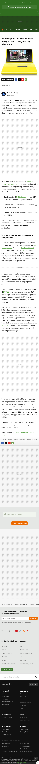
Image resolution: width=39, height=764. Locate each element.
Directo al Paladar (7, 717)
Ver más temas (7, 669)
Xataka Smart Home (7, 701)
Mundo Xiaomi (6, 704)
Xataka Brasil (5, 746)
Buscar (36, 677)
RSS (23, 630)
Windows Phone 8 (27, 248)
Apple (22, 646)
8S (6, 292)
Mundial (24, 29)
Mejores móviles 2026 (21, 604)
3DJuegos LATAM (24, 743)
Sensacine (23, 705)
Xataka (4, 694)
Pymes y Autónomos (26, 732)
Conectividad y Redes (26, 664)
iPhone (4, 660)
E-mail (26, 79)
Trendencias (5, 729)
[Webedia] (7, 685)
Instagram (20, 630)
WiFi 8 (5, 29)
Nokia (10, 439)
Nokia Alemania (22, 433)
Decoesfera (5, 732)
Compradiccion (6, 734)
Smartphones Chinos (8, 664)
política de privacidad (26, 622)
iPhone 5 (4, 325)
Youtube (16, 630)
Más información (21, 762)
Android (4, 657)
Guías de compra (7, 653)
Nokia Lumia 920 (22, 197)
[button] (12, 93)
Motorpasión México (26, 751)
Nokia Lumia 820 (33, 439)
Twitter (19, 79)
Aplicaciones (24, 650)
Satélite (18, 29)
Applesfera (5, 699)
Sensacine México (25, 746)
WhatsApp (23, 660)
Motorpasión (23, 717)
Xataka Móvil (5, 696)
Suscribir (33, 618)
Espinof (22, 708)
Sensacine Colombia (26, 749)
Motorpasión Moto (25, 720)
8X (25, 250)
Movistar (4, 646)
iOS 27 (11, 29)
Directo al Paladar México (9, 751)
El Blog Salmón (24, 729)
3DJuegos (23, 694)
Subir (32, 684)
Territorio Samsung (26, 653)
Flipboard (22, 79)
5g (21, 657)
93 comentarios (8, 79)
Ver (20, 523)
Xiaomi (4, 650)
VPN (31, 29)
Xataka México (6, 743)
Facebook (16, 79)
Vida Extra (23, 696)
